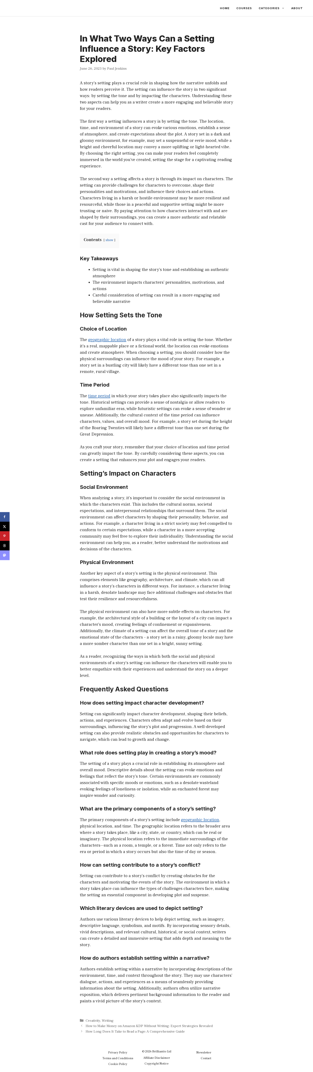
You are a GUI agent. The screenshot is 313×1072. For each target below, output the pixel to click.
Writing (107, 1020)
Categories (269, 8)
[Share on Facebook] (5, 517)
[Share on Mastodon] (5, 555)
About (297, 8)
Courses (244, 8)
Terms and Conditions (117, 1058)
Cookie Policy (117, 1064)
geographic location (107, 339)
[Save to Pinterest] (5, 536)
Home (225, 8)
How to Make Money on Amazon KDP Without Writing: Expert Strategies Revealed (149, 1026)
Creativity (93, 1020)
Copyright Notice (157, 1064)
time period (99, 396)
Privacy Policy (117, 1052)
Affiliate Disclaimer (156, 1058)
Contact (206, 1058)
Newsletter (203, 1052)
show (109, 240)
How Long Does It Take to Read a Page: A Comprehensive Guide (135, 1031)
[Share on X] (5, 526)
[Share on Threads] (5, 545)
